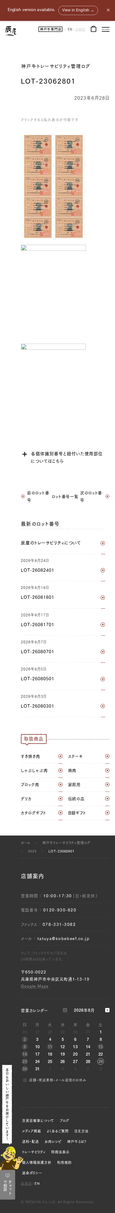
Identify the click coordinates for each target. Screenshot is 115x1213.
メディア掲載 (31, 1131)
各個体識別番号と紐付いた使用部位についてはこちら (67, 457)
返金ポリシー (32, 1173)
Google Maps (34, 986)
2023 (32, 851)
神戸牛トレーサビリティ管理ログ (55, 66)
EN (70, 29)
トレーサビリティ (34, 1152)
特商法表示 (60, 1152)
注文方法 (81, 1131)
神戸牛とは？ (77, 1141)
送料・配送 (30, 1141)
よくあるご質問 (58, 1131)
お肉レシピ (53, 1141)
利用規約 (64, 1162)
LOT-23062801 (61, 851)
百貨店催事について (38, 1120)
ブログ (64, 1120)
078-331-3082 (59, 925)
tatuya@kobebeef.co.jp (63, 939)
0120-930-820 (60, 910)
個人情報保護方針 (37, 1162)
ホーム (25, 842)
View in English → (78, 10)
